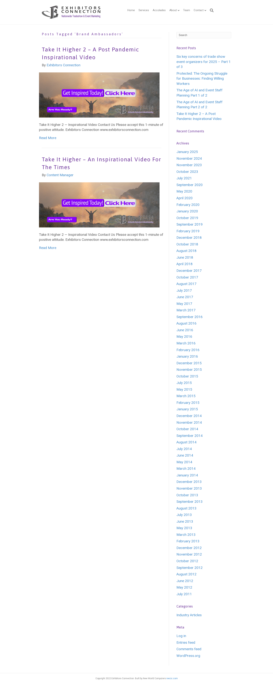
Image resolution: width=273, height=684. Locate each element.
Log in (181, 636)
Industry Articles (189, 615)
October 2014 (187, 429)
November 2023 (189, 165)
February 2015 (187, 402)
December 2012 (189, 548)
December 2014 (189, 416)
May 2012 (184, 587)
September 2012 (189, 568)
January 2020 (187, 211)
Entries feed (185, 642)
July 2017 (184, 290)
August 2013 (186, 508)
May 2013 (184, 528)
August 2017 (186, 284)
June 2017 (184, 297)
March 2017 (186, 310)
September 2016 (189, 317)
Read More (47, 138)
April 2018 (184, 264)
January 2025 (187, 152)
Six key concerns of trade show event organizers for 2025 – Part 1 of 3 (203, 61)
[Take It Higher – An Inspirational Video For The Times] (99, 204)
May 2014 (184, 462)
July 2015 (184, 383)
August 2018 (186, 251)
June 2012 (184, 581)
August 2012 (186, 574)
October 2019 (187, 218)
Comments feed (188, 649)
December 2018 (189, 237)
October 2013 (187, 495)
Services (144, 10)
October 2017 (187, 277)
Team (186, 10)
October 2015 (187, 376)
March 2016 (186, 343)
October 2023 (187, 172)
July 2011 (184, 594)
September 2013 (189, 501)
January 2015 (187, 409)
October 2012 (187, 561)
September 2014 (189, 436)
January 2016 (187, 356)
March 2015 (186, 396)
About (173, 10)
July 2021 (184, 178)
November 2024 (189, 158)
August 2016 (186, 323)
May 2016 (184, 336)
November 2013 (189, 488)
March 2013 (186, 534)
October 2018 (187, 244)
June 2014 (184, 455)
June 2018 (184, 257)
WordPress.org (188, 656)
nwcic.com (172, 678)
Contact (199, 10)
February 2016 (187, 350)
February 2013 (187, 541)
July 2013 (184, 515)
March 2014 (186, 468)
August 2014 (186, 442)
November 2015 (189, 369)
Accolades (159, 10)
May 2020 (184, 191)
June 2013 (184, 521)
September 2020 (189, 185)
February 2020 (187, 205)
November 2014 (189, 422)
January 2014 (187, 475)
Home (131, 10)
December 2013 (189, 482)
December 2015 (189, 363)
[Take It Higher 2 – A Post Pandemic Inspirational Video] (99, 94)
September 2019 (189, 224)
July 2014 (184, 449)
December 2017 (189, 270)
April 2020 (184, 198)
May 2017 (184, 304)
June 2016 (184, 330)
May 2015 (184, 389)
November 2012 (189, 554)
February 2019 (187, 231)
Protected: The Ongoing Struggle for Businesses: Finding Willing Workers (201, 78)
